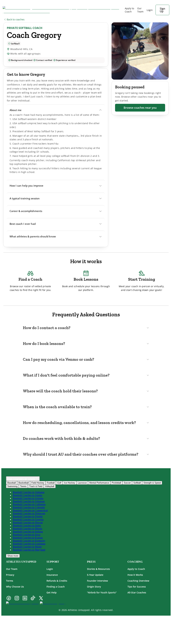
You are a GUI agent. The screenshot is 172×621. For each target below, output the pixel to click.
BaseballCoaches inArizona (28, 498)
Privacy (10, 574)
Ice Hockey (69, 483)
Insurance (52, 574)
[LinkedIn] (25, 598)
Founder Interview (97, 580)
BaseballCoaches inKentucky (29, 540)
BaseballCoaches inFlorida (27, 516)
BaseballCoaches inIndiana (28, 531)
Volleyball (49, 486)
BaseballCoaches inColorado (29, 507)
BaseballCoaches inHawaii (28, 522)
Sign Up (162, 10)
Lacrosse (82, 483)
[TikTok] (33, 598)
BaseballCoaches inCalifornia (29, 504)
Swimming (12, 486)
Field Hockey (37, 483)
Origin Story (94, 586)
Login (50, 569)
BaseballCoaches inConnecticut (30, 510)
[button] (56, 110)
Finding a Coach (56, 586)
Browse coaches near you (140, 108)
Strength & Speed (152, 483)
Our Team (140, 10)
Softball (137, 483)
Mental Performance (99, 483)
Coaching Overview (138, 580)
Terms (9, 580)
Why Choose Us (15, 586)
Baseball (11, 483)
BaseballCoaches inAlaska (27, 495)
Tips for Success (136, 586)
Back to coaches (16, 19)
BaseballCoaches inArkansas (29, 501)
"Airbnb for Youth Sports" (102, 592)
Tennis (23, 486)
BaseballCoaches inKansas (28, 537)
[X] (41, 598)
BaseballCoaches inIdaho (27, 525)
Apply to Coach (129, 10)
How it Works (135, 574)
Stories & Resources (98, 569)
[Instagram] (16, 598)
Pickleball (116, 483)
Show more (12, 556)
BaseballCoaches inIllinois (27, 528)
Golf (59, 483)
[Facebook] (8, 598)
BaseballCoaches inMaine (27, 546)
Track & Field (35, 486)
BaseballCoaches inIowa (26, 534)
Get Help (52, 592)
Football (51, 483)
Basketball (23, 483)
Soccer (127, 483)
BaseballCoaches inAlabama (28, 492)
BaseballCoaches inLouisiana (29, 543)
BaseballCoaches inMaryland (29, 549)
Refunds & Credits (57, 580)
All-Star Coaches (136, 592)
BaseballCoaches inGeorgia (28, 519)
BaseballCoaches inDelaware (29, 513)
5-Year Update (95, 574)
